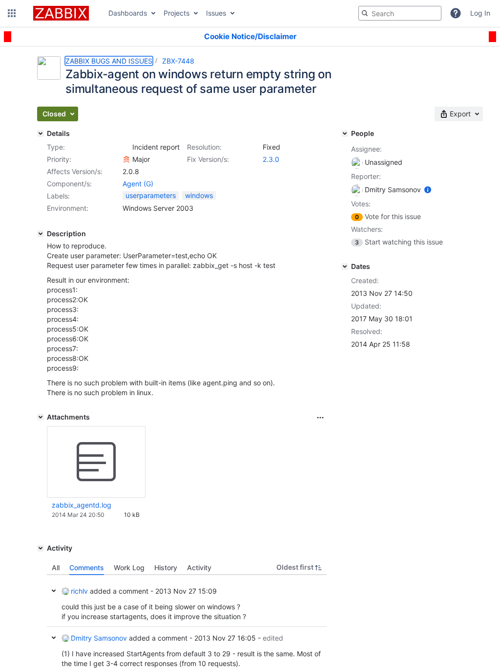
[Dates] (344, 266)
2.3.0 (271, 159)
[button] (12, 13)
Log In (480, 13)
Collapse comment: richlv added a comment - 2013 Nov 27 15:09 (54, 591)
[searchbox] (400, 13)
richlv (79, 591)
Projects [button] (176, 13)
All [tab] (56, 567)
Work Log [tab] (129, 567)
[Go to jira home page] (61, 13)
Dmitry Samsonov (99, 638)
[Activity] (40, 548)
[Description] (40, 233)
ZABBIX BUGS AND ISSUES (108, 61)
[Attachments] (40, 417)
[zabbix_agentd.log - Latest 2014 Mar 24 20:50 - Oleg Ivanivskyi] (96, 462)
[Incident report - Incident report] (126, 147)
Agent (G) (138, 183)
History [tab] (165, 567)
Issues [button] (216, 13)
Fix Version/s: (208, 159)
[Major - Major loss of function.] (126, 159)
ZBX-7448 (178, 61)
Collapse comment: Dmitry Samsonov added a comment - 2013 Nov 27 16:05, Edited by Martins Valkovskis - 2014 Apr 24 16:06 (54, 638)
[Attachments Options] (320, 417)
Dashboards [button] (127, 13)
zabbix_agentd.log (81, 505)
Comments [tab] (86, 567)
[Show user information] (428, 189)
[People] (344, 133)
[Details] (40, 133)
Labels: (58, 196)
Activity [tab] (199, 567)
